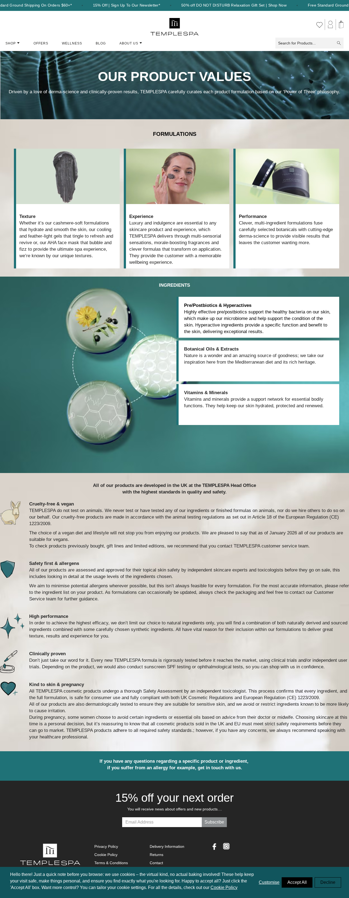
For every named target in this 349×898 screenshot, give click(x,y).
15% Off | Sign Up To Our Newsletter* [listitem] (126, 5)
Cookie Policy (223, 887)
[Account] (330, 24)
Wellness (72, 43)
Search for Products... (297, 43)
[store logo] (174, 24)
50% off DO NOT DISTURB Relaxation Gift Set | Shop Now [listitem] (234, 5)
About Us (128, 43)
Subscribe (214, 822)
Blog (101, 43)
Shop (10, 43)
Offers (41, 43)
